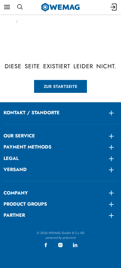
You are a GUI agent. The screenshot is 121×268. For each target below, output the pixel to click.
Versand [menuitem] (15, 169)
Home (8, 21)
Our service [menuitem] (19, 135)
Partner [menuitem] (14, 215)
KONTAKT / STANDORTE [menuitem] (32, 112)
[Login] (114, 7)
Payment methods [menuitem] (27, 147)
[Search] (20, 7)
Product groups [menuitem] (25, 204)
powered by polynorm (61, 237)
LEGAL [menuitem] (11, 158)
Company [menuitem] (16, 193)
